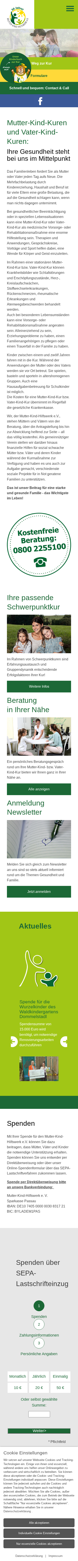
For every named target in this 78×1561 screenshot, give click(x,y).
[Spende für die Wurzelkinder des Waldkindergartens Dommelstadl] (39, 1068)
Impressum (56, 1556)
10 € (17, 1388)
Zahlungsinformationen (39, 1335)
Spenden (39, 1316)
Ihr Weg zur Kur (39, 63)
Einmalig (60, 1376)
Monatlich (17, 1376)
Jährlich (39, 1376)
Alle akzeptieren (39, 1522)
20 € (39, 1388)
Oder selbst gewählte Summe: (39, 1402)
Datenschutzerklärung (17, 1511)
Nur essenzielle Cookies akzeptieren (39, 1543)
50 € (60, 1388)
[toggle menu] (70, 8)
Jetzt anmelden (39, 891)
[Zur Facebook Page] (39, 100)
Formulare (39, 76)
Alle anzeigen (39, 789)
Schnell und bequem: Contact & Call (39, 88)
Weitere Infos (39, 686)
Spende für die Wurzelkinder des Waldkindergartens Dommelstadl (39, 1009)
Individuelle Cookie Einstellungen (39, 1533)
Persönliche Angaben (39, 1354)
